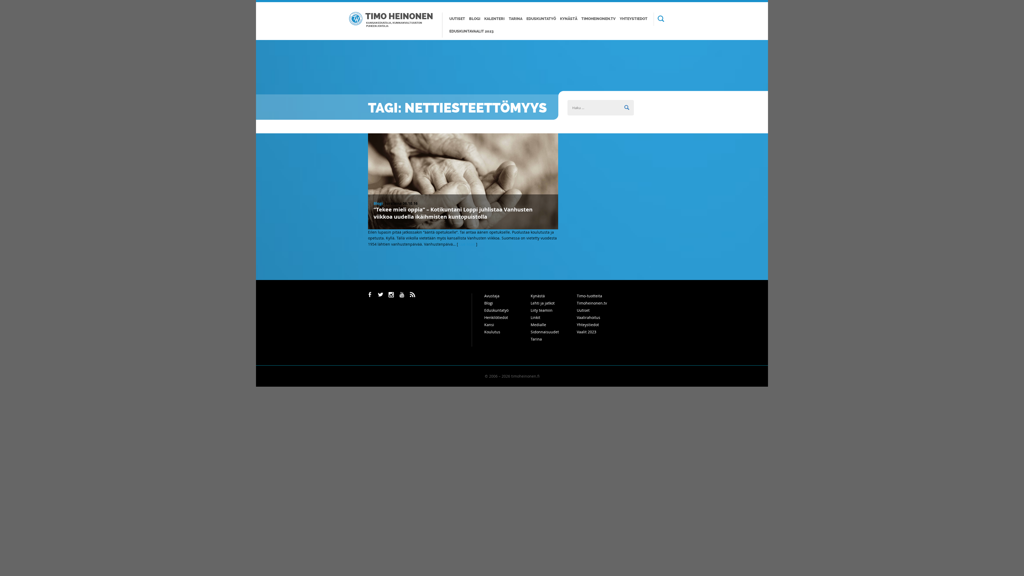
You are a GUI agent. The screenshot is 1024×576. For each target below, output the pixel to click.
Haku (659, 19)
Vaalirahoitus (588, 317)
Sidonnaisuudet (545, 331)
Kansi (489, 324)
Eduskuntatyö (541, 19)
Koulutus (492, 331)
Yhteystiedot (633, 19)
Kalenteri (494, 19)
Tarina (515, 19)
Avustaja (491, 295)
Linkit (535, 317)
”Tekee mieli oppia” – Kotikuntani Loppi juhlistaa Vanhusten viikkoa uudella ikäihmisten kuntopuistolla (453, 213)
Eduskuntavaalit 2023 (471, 31)
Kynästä (568, 19)
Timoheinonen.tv (598, 19)
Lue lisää (467, 244)
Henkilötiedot (496, 317)
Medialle (538, 324)
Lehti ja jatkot (543, 303)
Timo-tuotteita (589, 295)
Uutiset (457, 19)
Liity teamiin (542, 310)
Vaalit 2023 (586, 331)
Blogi (474, 19)
